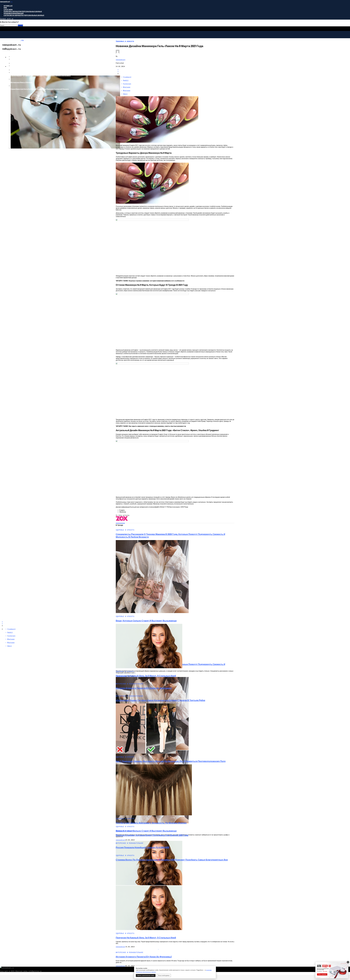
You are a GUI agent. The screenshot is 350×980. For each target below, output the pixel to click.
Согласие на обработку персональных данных (24, 15)
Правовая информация (14, 13)
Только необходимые (163, 975)
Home (5, 7)
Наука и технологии (15, 66)
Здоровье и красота (15, 48)
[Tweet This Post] (176, 72)
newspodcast (120, 60)
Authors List (8, 6)
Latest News (8, 9)
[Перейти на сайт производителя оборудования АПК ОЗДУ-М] (331, 970)
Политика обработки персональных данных (23, 11)
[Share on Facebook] (176, 70)
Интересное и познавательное (20, 57)
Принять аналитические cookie (145, 975)
